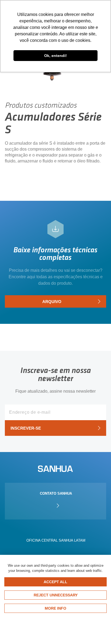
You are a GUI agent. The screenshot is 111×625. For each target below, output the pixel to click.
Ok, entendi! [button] (55, 55)
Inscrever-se (26, 428)
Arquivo (51, 301)
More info (55, 608)
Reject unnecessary (56, 595)
